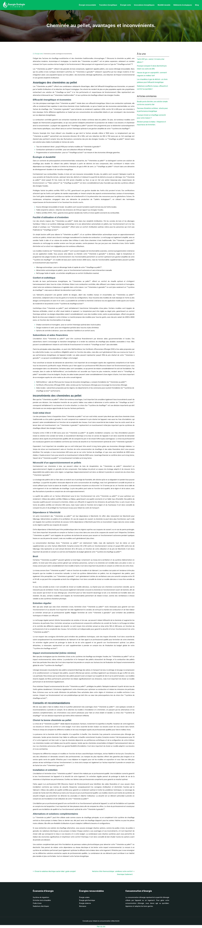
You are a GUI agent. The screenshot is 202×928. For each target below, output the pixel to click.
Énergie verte (125, 5)
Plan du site (101, 926)
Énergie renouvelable (87, 5)
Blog (197, 5)
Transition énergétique (108, 5)
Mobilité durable (164, 5)
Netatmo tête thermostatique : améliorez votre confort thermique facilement (112, 872)
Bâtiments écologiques (182, 5)
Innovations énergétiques (144, 5)
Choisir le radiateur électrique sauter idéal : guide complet (55, 871)
